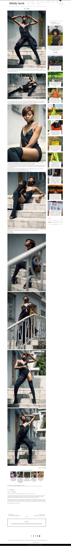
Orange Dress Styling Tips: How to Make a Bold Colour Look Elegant (41, 479)
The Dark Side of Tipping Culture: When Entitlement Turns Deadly (55, 133)
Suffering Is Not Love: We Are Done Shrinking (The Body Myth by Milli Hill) (27, 479)
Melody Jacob (16, 3)
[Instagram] (54, 52)
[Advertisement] (32, 530)
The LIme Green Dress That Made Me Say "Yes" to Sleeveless (55, 117)
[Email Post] (22, 485)
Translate (58, 23)
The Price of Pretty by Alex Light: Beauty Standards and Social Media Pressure (14, 479)
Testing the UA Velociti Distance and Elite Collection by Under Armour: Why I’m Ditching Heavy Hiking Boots (20, 480)
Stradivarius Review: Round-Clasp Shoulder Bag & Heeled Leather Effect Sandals (55, 164)
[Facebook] (55, 52)
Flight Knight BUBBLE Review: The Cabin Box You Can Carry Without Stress (34, 480)
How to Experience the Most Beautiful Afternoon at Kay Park (55, 84)
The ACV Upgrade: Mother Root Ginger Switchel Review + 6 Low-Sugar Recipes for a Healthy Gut (55, 197)
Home (26, 516)
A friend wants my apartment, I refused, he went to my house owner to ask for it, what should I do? (55, 213)
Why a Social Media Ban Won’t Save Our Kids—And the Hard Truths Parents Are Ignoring (55, 148)
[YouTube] (56, 52)
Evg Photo (11, 231)
